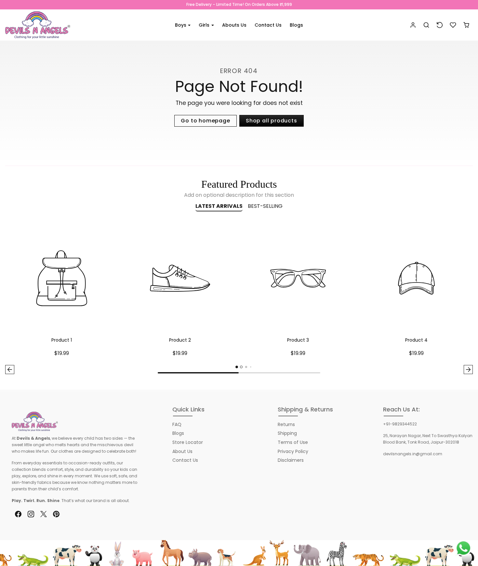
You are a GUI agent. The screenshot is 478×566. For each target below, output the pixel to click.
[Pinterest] (56, 514)
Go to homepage (205, 120)
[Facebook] (18, 514)
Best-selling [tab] (265, 206)
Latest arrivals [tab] (219, 206)
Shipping (287, 433)
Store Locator (187, 442)
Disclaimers (291, 460)
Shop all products (271, 120)
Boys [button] (181, 25)
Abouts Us (234, 25)
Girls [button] (205, 25)
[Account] (413, 25)
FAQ (176, 424)
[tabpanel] (239, 299)
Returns (286, 424)
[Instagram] (30, 514)
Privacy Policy (293, 451)
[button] (426, 25)
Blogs (296, 25)
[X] (43, 514)
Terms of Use (293, 442)
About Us (182, 451)
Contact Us (268, 25)
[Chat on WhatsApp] (463, 548)
